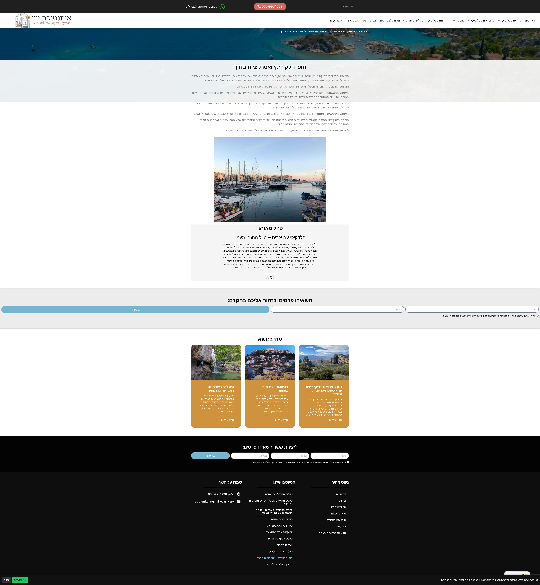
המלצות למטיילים (390, 20)
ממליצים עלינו (414, 20)
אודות (342, 500)
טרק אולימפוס (284, 545)
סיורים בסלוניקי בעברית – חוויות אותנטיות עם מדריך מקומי (274, 511)
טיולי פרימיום (338, 513)
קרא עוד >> (335, 420)
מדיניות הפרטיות (507, 316)
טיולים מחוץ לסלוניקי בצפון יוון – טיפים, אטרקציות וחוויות (324, 390)
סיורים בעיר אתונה (281, 519)
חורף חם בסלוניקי (438, 20)
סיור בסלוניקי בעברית (279, 525)
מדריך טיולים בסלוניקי (279, 564)
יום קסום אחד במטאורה (279, 532)
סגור (6, 580)
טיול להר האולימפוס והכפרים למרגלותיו (221, 388)
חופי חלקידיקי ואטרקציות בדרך (274, 558)
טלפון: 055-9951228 (221, 494)
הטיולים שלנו (338, 507)
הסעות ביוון (351, 20)
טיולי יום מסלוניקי (482, 20)
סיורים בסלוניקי (511, 20)
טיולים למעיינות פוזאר (279, 538)
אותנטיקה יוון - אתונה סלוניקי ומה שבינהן (335, 31)
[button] (345, 252)
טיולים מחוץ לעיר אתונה (278, 494)
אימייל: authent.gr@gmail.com (214, 501)
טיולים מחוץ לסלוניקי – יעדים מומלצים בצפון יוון (270, 502)
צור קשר (334, 20)
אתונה (460, 20)
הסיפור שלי (369, 20)
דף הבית (530, 20)
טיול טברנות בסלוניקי (280, 551)
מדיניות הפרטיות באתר (332, 533)
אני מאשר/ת (20, 580)
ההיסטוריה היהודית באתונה (275, 388)
